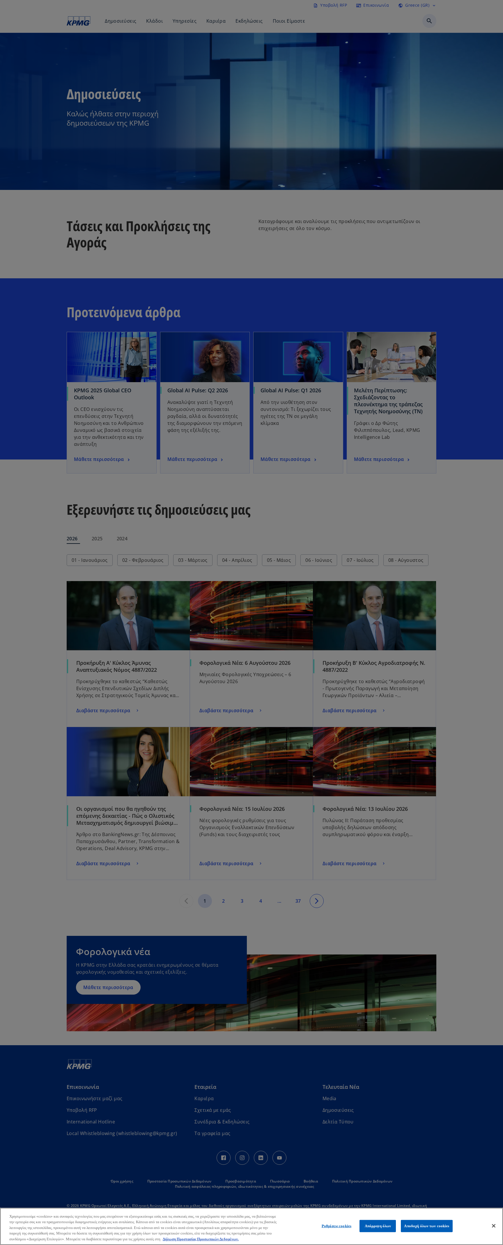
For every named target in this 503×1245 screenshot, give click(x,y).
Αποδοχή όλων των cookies (426, 1226)
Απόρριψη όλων (378, 1226)
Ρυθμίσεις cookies (336, 1226)
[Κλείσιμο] (493, 1225)
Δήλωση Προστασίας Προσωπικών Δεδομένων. (201, 1239)
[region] (251, 1226)
